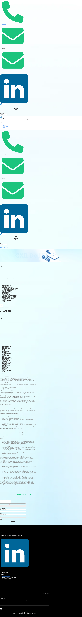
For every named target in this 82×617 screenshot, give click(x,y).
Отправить (13, 521)
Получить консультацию (5, 501)
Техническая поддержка (25, 600)
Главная (16, 106)
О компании (5, 124)
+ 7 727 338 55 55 (46, 593)
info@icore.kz (47, 595)
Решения (16, 107)
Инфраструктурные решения (4, 247)
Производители (16, 108)
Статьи (16, 109)
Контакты (16, 110)
